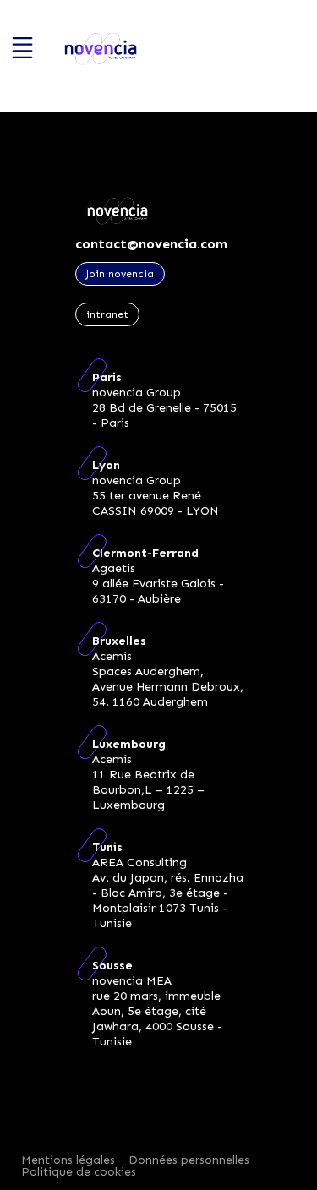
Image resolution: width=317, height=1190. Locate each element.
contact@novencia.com (151, 244)
